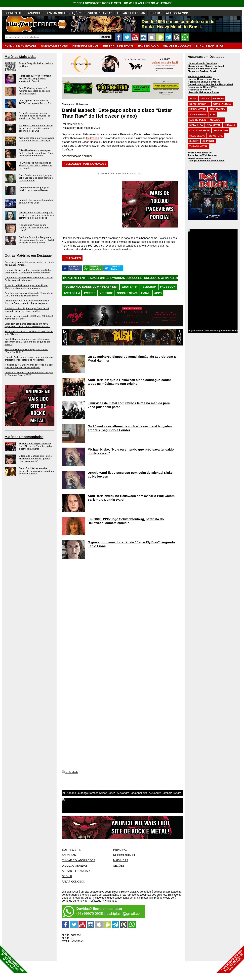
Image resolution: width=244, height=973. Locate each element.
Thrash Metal (198, 146)
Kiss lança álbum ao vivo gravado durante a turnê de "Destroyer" (36, 139)
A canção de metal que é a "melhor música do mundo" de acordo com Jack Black (34, 116)
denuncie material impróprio (146, 897)
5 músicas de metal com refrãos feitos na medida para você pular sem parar (129, 405)
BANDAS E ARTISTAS (210, 45)
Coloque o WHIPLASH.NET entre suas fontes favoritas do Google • (154, 278)
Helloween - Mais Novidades (85, 163)
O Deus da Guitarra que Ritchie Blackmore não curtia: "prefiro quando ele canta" (35, 458)
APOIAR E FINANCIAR (131, 13)
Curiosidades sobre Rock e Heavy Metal (210, 84)
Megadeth (216, 119)
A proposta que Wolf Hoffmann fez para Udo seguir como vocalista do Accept (35, 78)
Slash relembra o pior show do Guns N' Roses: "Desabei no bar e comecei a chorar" (36, 446)
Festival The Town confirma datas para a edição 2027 (36, 201)
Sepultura (216, 135)
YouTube (106, 293)
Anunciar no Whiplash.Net (202, 155)
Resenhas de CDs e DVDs (202, 87)
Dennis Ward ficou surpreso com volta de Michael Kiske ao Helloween (130, 474)
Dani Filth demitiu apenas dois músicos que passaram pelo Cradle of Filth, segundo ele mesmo (27, 342)
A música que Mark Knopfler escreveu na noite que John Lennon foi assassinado (29, 366)
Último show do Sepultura (202, 63)
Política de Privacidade (102, 900)
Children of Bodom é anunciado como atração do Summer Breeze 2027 (29, 373)
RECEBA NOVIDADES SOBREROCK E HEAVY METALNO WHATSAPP (12, 960)
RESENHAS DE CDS (85, 45)
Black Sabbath (199, 104)
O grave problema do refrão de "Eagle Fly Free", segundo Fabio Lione (131, 544)
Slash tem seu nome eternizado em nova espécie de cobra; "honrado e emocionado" (27, 325)
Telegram (148, 286)
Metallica (196, 125)
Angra (205, 98)
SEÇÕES (177, 45)
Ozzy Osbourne (199, 130)
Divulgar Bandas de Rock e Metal (206, 160)
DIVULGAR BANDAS (99, 13)
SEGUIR (155, 13)
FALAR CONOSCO (176, 13)
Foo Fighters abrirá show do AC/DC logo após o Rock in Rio (35, 102)
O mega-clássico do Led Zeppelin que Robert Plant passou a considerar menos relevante (28, 271)
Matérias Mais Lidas (20, 56)
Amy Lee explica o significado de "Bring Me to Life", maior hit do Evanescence (29, 294)
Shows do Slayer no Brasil (202, 68)
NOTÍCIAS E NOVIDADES (20, 45)
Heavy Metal (197, 109)
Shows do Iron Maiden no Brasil (206, 66)
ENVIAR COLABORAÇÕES (64, 13)
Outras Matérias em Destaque (28, 255)
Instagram (72, 293)
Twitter (90, 293)
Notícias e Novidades (200, 76)
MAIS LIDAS (120, 860)
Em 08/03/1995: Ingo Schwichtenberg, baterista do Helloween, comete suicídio (126, 521)
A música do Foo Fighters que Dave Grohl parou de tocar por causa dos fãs (27, 309)
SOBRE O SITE (13, 13)
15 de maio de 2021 (88, 127)
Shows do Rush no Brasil (202, 71)
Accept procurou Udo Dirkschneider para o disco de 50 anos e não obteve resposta (27, 302)
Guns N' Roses (222, 104)
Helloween (82, 104)
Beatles (218, 98)
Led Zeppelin (197, 119)
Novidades (68, 104)
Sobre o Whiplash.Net (200, 152)
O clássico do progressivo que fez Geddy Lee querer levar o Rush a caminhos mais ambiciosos (36, 215)
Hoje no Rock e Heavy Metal (203, 79)
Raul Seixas (197, 135)
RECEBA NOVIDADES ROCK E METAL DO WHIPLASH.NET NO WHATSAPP (122, 3)
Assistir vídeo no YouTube (77, 156)
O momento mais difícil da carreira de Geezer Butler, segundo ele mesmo (29, 279)
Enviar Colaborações (199, 158)
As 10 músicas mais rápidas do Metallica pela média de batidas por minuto (35, 165)
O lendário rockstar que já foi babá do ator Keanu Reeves (34, 189)
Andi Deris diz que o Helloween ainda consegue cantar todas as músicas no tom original (129, 381)
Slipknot (208, 141)
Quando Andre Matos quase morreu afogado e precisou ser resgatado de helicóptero (29, 358)
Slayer (194, 141)
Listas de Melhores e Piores (203, 92)
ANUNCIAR (35, 13)
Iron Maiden (217, 109)
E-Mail (145, 293)
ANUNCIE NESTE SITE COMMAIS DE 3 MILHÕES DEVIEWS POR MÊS (232, 960)
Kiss (212, 114)
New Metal (214, 125)
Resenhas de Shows (199, 89)
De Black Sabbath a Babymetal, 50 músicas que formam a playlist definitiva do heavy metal (36, 240)
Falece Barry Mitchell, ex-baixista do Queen (36, 64)
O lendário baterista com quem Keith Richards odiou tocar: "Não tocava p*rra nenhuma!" (36, 153)
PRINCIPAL (120, 849)
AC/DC (193, 98)
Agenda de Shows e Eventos (204, 81)
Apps (158, 293)
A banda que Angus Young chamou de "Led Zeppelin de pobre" (34, 227)
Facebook (167, 286)
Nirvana (230, 125)
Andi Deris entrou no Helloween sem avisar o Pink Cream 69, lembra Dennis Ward (131, 497)
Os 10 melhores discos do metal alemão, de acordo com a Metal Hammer (132, 358)
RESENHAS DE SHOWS (118, 45)
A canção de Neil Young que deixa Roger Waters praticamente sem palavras (26, 286)
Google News (127, 293)
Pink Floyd (221, 130)
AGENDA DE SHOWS (54, 45)
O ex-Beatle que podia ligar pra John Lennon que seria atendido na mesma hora (36, 178)
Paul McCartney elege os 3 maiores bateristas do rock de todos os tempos (34, 91)
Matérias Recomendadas (24, 437)
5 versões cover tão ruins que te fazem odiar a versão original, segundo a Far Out (36, 128)
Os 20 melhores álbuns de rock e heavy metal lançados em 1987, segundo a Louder (130, 428)
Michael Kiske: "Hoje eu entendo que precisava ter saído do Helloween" (131, 451)
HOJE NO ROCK (148, 45)
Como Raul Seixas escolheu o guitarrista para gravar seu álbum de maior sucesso (36, 471)
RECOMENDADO (124, 855)
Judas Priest (197, 114)
